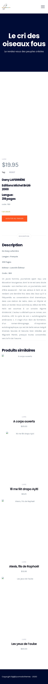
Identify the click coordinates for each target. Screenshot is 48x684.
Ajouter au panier (14, 218)
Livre (4, 159)
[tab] (24, 236)
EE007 (12, 172)
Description (24, 236)
